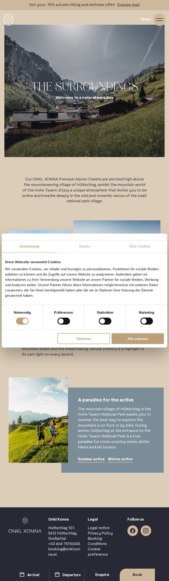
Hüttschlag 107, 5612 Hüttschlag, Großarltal (62, 533)
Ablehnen (83, 338)
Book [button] (137, 575)
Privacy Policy (100, 533)
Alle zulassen (137, 338)
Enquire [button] (102, 575)
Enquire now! (128, 5)
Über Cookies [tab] (139, 246)
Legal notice (99, 528)
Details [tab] (84, 246)
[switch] (63, 321)
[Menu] (159, 19)
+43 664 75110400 (64, 544)
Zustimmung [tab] (29, 246)
